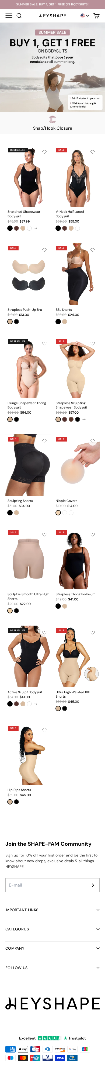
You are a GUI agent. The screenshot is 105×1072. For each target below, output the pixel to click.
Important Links (21, 909)
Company (14, 948)
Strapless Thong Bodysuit (75, 594)
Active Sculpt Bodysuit (25, 692)
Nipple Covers (66, 501)
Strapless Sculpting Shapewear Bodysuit (71, 405)
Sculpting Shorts (20, 501)
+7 (35, 228)
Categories (17, 929)
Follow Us (16, 967)
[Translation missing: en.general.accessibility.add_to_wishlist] (44, 152)
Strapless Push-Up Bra (25, 310)
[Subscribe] (93, 885)
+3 (35, 703)
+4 (84, 419)
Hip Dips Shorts (19, 790)
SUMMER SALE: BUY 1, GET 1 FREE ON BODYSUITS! (52, 4)
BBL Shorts (64, 310)
